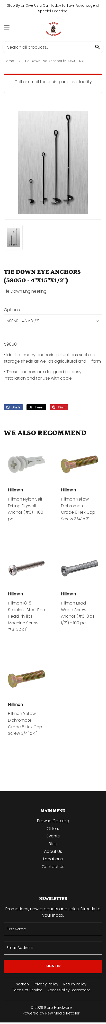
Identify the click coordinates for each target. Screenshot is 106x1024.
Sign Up (53, 966)
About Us (53, 851)
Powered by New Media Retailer (51, 1013)
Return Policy (74, 984)
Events (53, 836)
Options (12, 310)
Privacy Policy (46, 984)
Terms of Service (27, 990)
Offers (53, 829)
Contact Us (53, 867)
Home (9, 60)
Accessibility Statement (68, 990)
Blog (53, 844)
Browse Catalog (53, 821)
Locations (53, 859)
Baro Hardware (58, 1007)
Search (22, 984)
